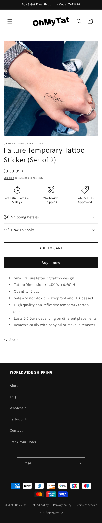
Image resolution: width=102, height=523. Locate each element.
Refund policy (40, 505)
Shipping (9, 177)
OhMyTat (20, 505)
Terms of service (86, 505)
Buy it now (51, 262)
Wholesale (18, 408)
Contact (16, 430)
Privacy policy (62, 505)
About (15, 385)
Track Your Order (23, 442)
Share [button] (14, 339)
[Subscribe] (79, 463)
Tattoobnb (18, 419)
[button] (9, 21)
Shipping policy (53, 512)
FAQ (13, 397)
